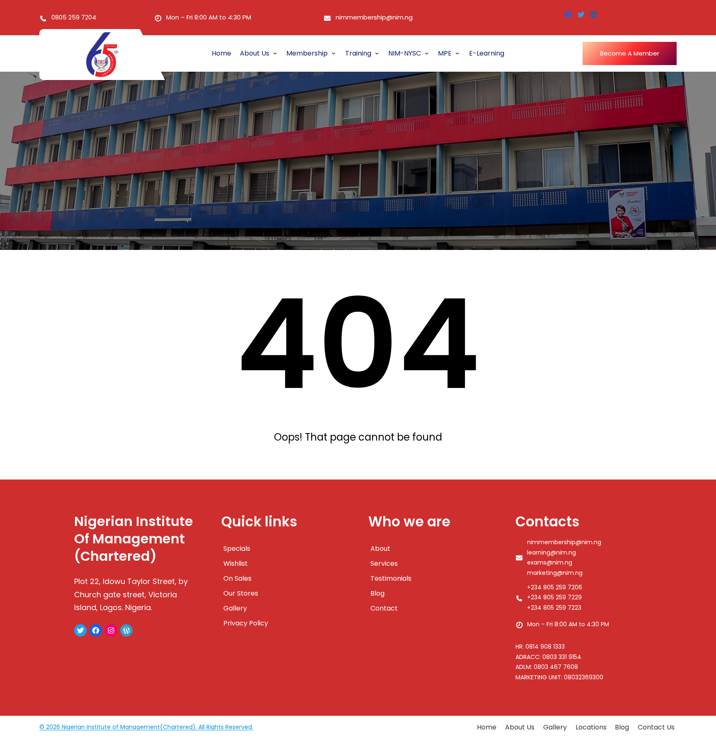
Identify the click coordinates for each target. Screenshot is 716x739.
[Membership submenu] (333, 53)
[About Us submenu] (275, 53)
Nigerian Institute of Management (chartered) (133, 538)
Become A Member (629, 53)
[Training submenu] (377, 53)
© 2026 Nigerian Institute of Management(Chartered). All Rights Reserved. (146, 727)
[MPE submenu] (457, 53)
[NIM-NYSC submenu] (427, 53)
